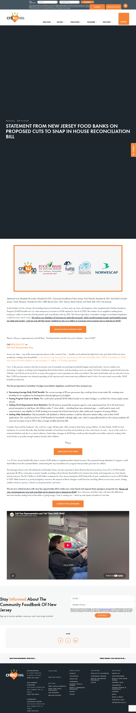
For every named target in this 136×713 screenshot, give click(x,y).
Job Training (53, 692)
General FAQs (117, 682)
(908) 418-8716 (33, 711)
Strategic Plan (118, 700)
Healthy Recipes (54, 695)
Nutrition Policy (119, 702)
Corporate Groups (98, 676)
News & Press (117, 697)
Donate (123, 22)
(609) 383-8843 (33, 694)
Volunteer (91, 22)
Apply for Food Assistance (54, 689)
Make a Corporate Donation (77, 688)
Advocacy (10, 120)
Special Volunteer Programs (98, 679)
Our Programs (118, 676)
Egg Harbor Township (32, 684)
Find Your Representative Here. (20, 347)
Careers (97, 7)
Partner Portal (113, 7)
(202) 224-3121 (18, 344)
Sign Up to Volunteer (100, 673)
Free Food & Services (57, 686)
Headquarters (33, 671)
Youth (72, 694)
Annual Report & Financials (119, 688)
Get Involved (23, 120)
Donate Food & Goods (76, 684)
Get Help (60, 22)
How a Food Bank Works (119, 679)
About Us (116, 673)
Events (72, 691)
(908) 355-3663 (33, 678)
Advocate (74, 679)
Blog (114, 694)
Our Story (107, 22)
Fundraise (74, 681)
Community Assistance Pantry (34, 700)
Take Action (75, 22)
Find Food (47, 22)
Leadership (116, 685)
